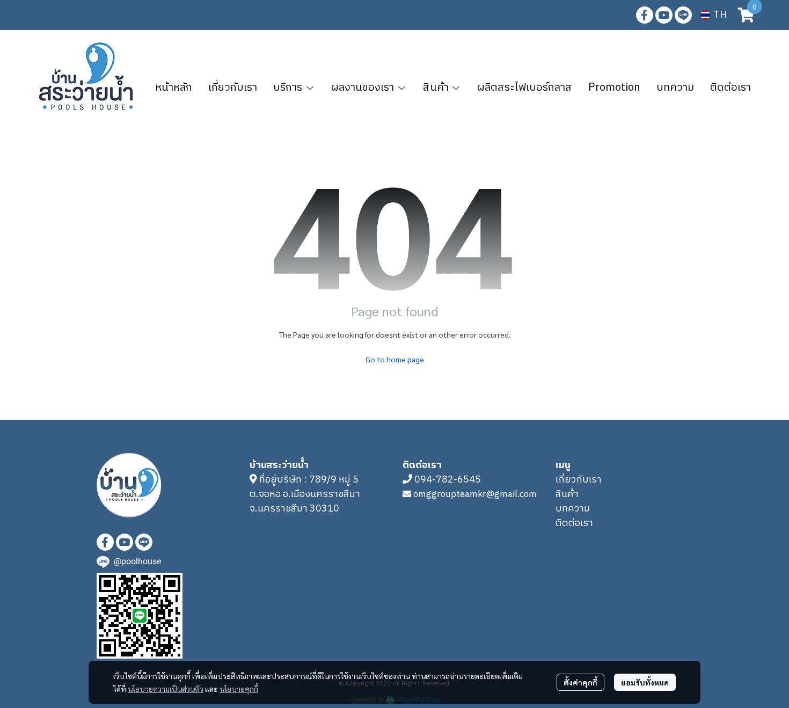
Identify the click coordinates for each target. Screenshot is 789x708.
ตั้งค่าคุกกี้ (580, 682)
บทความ (573, 509)
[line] (683, 15)
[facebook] (644, 15)
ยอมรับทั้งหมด (645, 682)
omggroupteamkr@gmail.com (475, 494)
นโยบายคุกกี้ (239, 689)
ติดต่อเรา (574, 523)
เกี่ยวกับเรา (579, 480)
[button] (713, 15)
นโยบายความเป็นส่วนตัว (165, 689)
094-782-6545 (447, 480)
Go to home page (395, 359)
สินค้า (567, 494)
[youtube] (664, 15)
